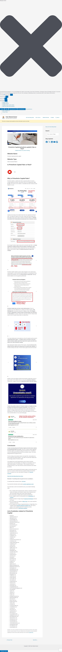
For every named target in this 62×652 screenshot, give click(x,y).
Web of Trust (25, 501)
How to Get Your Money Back (51, 126)
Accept (2, 109)
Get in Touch (38, 117)
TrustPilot (11, 497)
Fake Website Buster (11, 117)
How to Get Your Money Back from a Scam (15, 476)
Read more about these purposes (8, 106)
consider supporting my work (28, 484)
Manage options (5, 102)
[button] (31, 46)
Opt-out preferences (6, 110)
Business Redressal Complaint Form (23, 505)
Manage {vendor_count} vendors (8, 104)
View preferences (13, 109)
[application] (40, 117)
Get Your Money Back (30, 117)
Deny (7, 109)
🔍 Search (57, 117)
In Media (52, 117)
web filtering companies (23, 508)
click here (23, 481)
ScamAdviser (30, 496)
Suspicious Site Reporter (28, 498)
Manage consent (4, 651)
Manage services (5, 103)
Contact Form (31, 632)
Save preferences (21, 109)
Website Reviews (46, 117)
